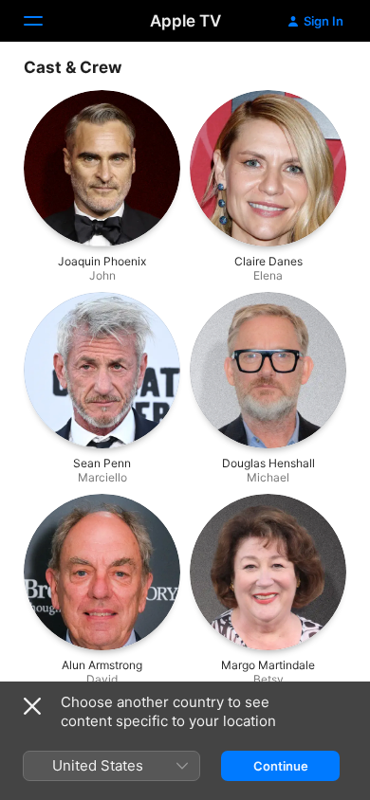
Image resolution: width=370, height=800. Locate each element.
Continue (280, 765)
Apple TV (185, 20)
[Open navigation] (44, 21)
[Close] (32, 706)
